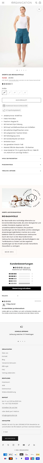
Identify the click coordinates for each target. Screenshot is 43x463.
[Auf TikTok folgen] (29, 445)
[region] (21, 332)
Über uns (5, 353)
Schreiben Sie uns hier (9, 408)
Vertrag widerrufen (8, 373)
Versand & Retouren (9, 363)
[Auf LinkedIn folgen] (34, 445)
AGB (3, 385)
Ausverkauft (21, 100)
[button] (6, 84)
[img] (6, 301)
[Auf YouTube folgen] (24, 445)
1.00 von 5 (26, 268)
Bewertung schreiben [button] (21, 288)
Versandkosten (14, 80)
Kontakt (4, 356)
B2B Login (5, 366)
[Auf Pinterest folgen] (19, 445)
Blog (3, 360)
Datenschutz (6, 389)
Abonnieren (10, 438)
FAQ (3, 370)
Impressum (6, 382)
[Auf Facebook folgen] (3, 445)
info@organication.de (9, 415)
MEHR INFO (9, 252)
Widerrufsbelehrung (9, 392)
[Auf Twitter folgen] (8, 445)
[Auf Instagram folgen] (13, 445)
